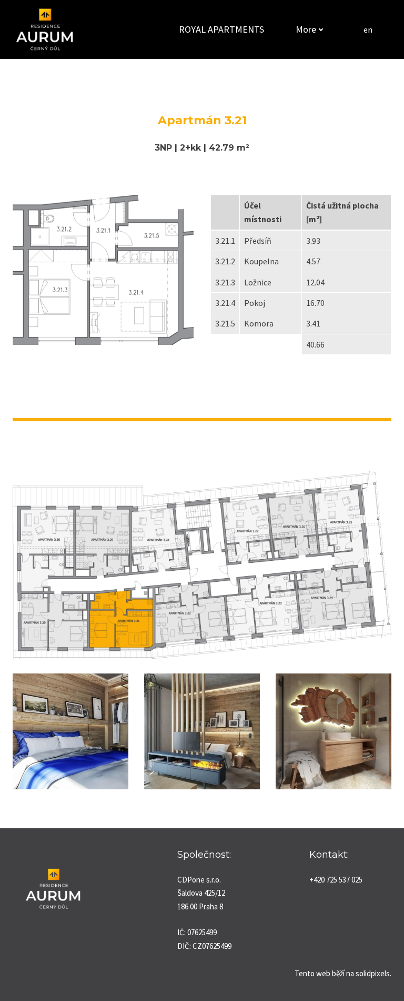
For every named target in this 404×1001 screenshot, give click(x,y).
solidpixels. (373, 973)
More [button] (306, 29)
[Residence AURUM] (44, 29)
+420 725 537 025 (335, 880)
